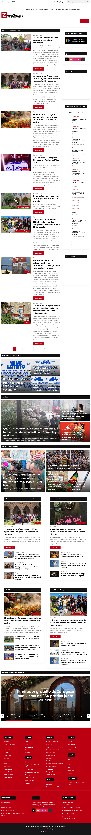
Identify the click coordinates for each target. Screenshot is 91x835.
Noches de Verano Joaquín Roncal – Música (78, 193)
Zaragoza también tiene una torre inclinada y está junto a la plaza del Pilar (45, 696)
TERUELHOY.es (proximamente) (71, 807)
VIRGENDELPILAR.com (68, 813)
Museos (27, 752)
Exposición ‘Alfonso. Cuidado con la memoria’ (79, 130)
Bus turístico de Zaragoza (77, 151)
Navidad (27, 783)
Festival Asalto (50, 755)
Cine (26, 744)
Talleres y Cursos (9, 774)
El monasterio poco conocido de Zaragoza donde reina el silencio (46, 198)
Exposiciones (29, 747)
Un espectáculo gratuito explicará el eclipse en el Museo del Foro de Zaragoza (73, 565)
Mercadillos (7, 766)
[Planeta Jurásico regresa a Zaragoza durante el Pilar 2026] (54, 554)
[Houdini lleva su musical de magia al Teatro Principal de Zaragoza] (54, 574)
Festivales (6, 758)
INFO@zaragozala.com (43, 806)
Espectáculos (60, 9)
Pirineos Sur (71, 773)
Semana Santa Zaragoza (32, 772)
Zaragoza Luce (50, 774)
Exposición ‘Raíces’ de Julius (79, 119)
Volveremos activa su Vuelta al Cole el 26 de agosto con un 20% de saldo (72, 436)
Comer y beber (43, 9)
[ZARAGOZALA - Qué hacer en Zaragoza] (12, 15)
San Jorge (28, 775)
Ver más (75, 243)
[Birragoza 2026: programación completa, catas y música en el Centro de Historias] (9, 656)
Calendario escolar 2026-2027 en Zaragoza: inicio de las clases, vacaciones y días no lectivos (74, 415)
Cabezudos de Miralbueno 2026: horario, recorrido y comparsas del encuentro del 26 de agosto (46, 223)
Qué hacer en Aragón (10, 447)
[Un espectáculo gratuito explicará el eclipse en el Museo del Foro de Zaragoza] (54, 563)
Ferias (5, 763)
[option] (30, 376)
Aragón (70, 759)
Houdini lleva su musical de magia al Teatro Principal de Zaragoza (73, 575)
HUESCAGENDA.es (67, 805)
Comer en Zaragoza (9, 744)
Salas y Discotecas (9, 772)
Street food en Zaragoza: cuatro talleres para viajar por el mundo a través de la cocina (45, 118)
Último (46, 349)
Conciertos (7, 749)
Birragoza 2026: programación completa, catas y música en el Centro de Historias (26, 656)
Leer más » (38, 68)
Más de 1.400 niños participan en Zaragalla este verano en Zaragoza (74, 653)
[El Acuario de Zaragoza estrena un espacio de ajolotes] (54, 643)
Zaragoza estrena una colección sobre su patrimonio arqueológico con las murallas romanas (46, 264)
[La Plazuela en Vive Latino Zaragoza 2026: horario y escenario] (38, 384)
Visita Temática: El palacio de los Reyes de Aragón (78, 162)
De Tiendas (7, 752)
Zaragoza (70, 762)
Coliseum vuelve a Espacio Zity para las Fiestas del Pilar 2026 (46, 160)
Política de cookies (6, 807)
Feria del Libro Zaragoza (53, 749)
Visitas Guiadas (8, 777)
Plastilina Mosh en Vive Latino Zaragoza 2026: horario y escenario (43, 370)
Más (34, 499)
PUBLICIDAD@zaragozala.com (46, 804)
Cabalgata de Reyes (52, 741)
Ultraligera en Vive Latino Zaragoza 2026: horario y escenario (14, 384)
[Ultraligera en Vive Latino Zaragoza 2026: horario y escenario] (16, 376)
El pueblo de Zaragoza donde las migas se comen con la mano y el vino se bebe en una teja (22, 480)
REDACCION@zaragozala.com (45, 802)
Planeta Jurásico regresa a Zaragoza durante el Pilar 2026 (72, 556)
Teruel (69, 764)
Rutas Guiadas (8, 769)
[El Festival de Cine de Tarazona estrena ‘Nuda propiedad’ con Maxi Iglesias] (9, 575)
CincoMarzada (29, 769)
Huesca (70, 767)
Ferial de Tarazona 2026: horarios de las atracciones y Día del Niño (78, 486)
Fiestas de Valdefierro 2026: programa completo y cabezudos (45, 40)
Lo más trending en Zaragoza (13, 673)
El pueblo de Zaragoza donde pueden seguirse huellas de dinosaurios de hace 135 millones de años (46, 309)
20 (35, 349)
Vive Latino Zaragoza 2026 (73, 9)
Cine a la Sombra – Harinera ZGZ (78, 183)
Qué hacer (7, 741)
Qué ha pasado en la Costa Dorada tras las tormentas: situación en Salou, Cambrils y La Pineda (30, 432)
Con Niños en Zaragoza (10, 747)
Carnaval (49, 744)
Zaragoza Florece (51, 772)
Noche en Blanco (51, 766)
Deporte (6, 761)
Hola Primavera (50, 761)
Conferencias (29, 750)
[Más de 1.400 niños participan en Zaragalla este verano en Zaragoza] (54, 652)
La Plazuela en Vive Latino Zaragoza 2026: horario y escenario (38, 382)
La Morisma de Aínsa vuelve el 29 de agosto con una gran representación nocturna (46, 78)
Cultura (52, 9)
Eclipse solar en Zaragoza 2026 (55, 747)
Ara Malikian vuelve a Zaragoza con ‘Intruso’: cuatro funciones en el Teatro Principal (67, 531)
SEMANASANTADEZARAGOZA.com (72, 810)
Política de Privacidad (7, 810)
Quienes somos (5, 802)
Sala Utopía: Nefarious (79, 203)
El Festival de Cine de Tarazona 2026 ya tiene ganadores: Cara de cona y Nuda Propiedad (27, 567)
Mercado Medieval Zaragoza (54, 763)
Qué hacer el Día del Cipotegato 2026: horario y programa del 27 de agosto (64, 466)
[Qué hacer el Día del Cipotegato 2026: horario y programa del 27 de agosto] (68, 460)
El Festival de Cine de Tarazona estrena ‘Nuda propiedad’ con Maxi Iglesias (28, 577)
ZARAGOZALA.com (67, 802)
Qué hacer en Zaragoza (31, 9)
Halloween (49, 758)
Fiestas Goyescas (30, 777)
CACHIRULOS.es (67, 816)
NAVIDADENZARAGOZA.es (69, 818)
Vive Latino (49, 769)
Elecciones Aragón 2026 (53, 787)
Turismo (70, 741)
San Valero (28, 762)
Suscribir (84, 21)
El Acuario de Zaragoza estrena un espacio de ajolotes (73, 644)
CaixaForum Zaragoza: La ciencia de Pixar (79, 141)
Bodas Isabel (71, 770)
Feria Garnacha (50, 752)
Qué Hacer (10, 590)
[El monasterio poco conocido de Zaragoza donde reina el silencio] (9, 639)
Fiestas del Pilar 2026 (31, 780)
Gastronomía (71, 744)
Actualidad (7, 397)
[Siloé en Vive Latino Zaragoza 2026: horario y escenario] (53, 384)
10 (30, 349)
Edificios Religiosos (73, 747)
